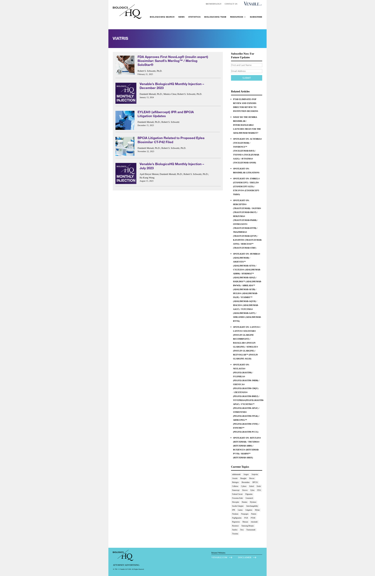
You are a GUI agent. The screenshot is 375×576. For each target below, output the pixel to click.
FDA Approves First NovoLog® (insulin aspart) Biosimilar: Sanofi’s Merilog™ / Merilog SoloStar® (173, 61)
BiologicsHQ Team (215, 17)
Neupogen (244, 514)
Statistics (194, 17)
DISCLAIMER (244, 557)
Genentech (249, 498)
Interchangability (252, 506)
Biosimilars (246, 482)
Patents (253, 514)
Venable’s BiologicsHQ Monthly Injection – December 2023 (172, 86)
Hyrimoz (253, 502)
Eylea (252, 490)
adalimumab (236, 474)
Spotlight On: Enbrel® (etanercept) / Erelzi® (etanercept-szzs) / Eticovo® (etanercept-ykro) (246, 187)
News (181, 17)
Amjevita (255, 474)
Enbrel (251, 486)
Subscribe (256, 17)
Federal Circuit (237, 494)
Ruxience (235, 526)
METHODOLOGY (214, 4)
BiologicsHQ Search (162, 17)
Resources (236, 17)
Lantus (240, 510)
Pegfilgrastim (236, 518)
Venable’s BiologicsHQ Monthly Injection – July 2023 (172, 166)
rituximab (254, 522)
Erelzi (259, 486)
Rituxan (245, 522)
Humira (244, 502)
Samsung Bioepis (248, 526)
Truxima (235, 534)
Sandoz (234, 530)
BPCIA (255, 482)
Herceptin (235, 502)
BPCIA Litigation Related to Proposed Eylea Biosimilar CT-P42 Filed (171, 140)
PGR (246, 518)
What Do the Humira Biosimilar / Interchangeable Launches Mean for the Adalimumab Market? (247, 125)
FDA (259, 490)
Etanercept (235, 490)
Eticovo (245, 490)
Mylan (257, 510)
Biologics (235, 482)
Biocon (251, 478)
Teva (241, 530)
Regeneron (236, 522)
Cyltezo (243, 486)
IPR (233, 510)
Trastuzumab (250, 530)
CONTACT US (231, 4)
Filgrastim (248, 494)
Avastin (234, 478)
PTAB (253, 518)
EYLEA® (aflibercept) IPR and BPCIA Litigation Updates (166, 114)
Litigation (249, 510)
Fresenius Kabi (237, 498)
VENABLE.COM (219, 557)
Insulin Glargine (237, 506)
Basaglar (243, 478)
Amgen (246, 474)
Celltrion (235, 486)
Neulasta (235, 514)
